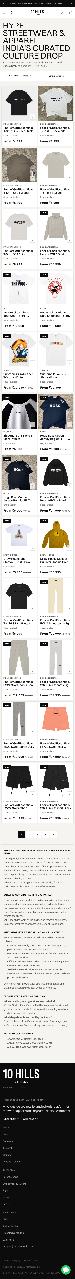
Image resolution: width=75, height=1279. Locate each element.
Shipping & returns (13, 1232)
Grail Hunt (8, 1239)
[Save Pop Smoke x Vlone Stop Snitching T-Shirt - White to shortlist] (69, 301)
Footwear (8, 1141)
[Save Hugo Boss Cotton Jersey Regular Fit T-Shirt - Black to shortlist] (32, 486)
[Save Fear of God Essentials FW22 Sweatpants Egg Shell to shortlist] (69, 609)
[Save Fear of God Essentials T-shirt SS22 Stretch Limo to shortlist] (32, 609)
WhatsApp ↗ (31, 1119)
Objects (7, 1154)
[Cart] (71, 13)
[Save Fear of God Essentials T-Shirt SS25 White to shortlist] (69, 117)
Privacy (26, 1260)
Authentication (11, 1226)
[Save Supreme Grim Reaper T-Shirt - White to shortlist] (32, 363)
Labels (6, 1204)
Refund (6, 1260)
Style (5, 1190)
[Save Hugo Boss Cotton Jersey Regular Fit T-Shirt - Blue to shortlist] (69, 424)
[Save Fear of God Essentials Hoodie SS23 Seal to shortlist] (69, 240)
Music (6, 1197)
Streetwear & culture (14, 1183)
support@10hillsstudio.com (18, 1246)
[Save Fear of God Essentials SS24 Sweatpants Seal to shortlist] (32, 671)
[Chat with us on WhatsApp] (66, 1270)
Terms (36, 1260)
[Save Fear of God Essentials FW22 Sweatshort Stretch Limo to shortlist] (32, 794)
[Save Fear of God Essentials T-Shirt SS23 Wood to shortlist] (32, 178)
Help (5, 1219)
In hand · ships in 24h (15, 1161)
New (5, 1134)
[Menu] (4, 13)
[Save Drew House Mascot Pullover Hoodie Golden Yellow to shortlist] (69, 548)
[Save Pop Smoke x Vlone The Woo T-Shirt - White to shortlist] (32, 301)
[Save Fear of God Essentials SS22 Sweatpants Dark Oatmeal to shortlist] (32, 732)
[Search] (12, 13)
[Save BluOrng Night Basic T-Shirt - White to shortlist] (32, 424)
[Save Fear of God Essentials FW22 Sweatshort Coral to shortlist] (69, 732)
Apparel (7, 1148)
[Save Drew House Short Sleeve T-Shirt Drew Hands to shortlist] (32, 548)
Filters (13, 75)
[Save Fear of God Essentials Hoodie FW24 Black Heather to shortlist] (69, 486)
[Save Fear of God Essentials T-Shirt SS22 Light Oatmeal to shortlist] (32, 240)
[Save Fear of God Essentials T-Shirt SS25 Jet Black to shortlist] (32, 117)
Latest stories (10, 1176)
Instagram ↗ (11, 1119)
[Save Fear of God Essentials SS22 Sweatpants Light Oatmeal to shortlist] (69, 671)
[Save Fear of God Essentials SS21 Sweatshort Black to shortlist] (69, 794)
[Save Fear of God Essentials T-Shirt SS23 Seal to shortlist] (69, 178)
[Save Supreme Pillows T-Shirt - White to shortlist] (69, 363)
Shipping (16, 1260)
